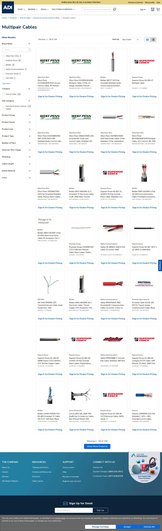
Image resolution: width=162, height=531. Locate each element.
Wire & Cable (13, 94)
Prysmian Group (13, 73)
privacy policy (60, 518)
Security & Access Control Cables (18, 107)
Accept (127, 526)
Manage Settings (100, 526)
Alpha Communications (16, 69)
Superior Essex (13, 60)
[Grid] (147, 39)
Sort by (115, 39)
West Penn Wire (13, 56)
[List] (153, 39)
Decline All (149, 526)
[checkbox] (4, 56)
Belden (10, 65)
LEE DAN (10, 78)
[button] (160, 265)
